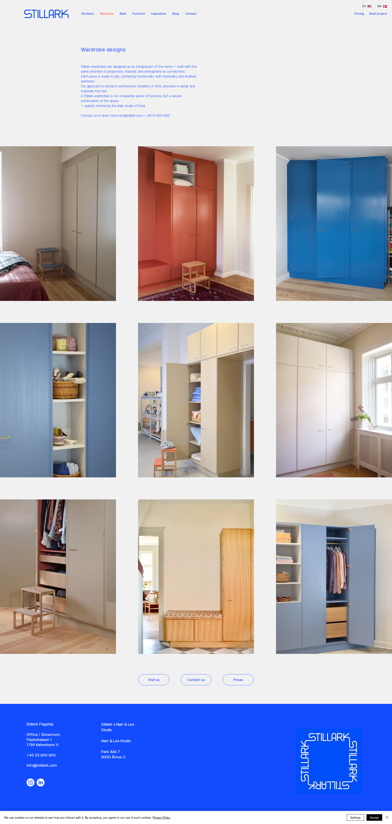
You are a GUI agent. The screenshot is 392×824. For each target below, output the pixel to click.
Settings (355, 817)
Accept (374, 817)
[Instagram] (31, 782)
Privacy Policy (161, 817)
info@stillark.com (130, 115)
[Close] (387, 817)
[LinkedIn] (41, 782)
